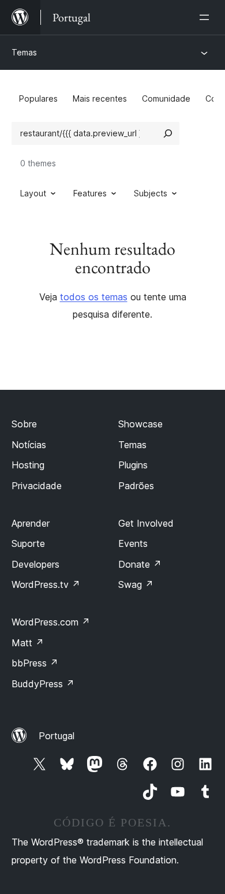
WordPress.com (51, 622)
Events (133, 543)
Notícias (29, 444)
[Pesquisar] (167, 133)
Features (90, 193)
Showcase (140, 424)
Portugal (56, 736)
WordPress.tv (46, 584)
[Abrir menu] (206, 17)
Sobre (24, 424)
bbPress (35, 663)
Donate (140, 564)
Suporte (28, 543)
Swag (135, 584)
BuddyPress (43, 684)
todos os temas (93, 297)
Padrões (136, 485)
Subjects (150, 193)
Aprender (31, 523)
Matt (28, 643)
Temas (24, 52)
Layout (33, 193)
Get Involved (146, 523)
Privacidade (37, 485)
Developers (35, 564)
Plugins (133, 465)
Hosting (28, 465)
